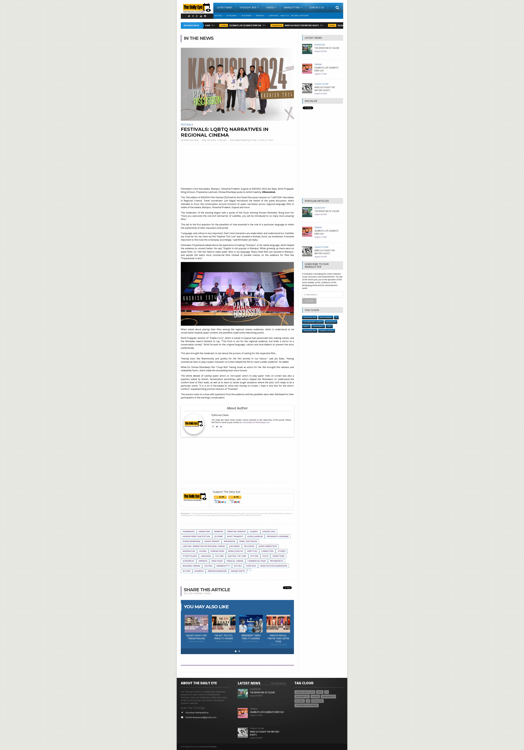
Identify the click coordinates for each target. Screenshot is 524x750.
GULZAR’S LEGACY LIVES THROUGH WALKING (341, 25)
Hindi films (217, 561)
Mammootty (223, 566)
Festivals (317, 25)
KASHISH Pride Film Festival (196, 536)
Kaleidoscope (319, 45)
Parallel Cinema (235, 561)
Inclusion (249, 546)
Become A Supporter (300, 15)
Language (206, 556)
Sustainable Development (306, 705)
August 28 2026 (320, 51)
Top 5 (329, 326)
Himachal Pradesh (236, 531)
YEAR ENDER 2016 (309, 317)
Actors (186, 571)
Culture (219, 556)
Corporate (273, 15)
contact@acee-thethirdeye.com (256, 422)
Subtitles (252, 551)
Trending (208, 25)
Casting (208, 566)
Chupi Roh (251, 566)
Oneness (202, 561)
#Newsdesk (229, 541)
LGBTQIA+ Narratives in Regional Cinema (204, 546)
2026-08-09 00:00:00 (251, 641)
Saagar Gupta (238, 571)
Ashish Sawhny (212, 541)
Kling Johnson (255, 536)
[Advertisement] (237, 166)
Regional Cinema (191, 566)
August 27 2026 (320, 74)
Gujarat (254, 531)
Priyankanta (276, 561)
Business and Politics (305, 692)
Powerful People (327, 331)
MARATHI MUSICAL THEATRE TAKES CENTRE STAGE (278, 638)
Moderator (189, 551)
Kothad (254, 556)
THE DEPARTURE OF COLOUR (326, 48)
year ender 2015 (309, 331)
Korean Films (217, 551)
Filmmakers (189, 531)
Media (319, 692)
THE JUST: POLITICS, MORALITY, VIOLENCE (223, 637)
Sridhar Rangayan (217, 571)
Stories (282, 551)
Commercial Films (256, 561)
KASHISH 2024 (268, 531)
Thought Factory (262, 25)
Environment (318, 326)
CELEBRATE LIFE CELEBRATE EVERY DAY (230, 25)
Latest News (224, 7)
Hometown (278, 556)
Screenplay (188, 561)
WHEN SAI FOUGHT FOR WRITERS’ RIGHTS (287, 25)
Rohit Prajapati (235, 536)
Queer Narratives (267, 546)
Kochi (265, 556)
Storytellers (190, 556)
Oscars (202, 551)
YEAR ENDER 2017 (328, 696)
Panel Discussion (248, 541)
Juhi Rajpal (234, 546)
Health (306, 326)
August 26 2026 (320, 93)
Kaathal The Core (237, 556)
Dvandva (199, 571)
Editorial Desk (191, 140)
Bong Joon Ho (235, 551)
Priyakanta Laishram (277, 536)
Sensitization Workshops (273, 566)
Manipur (218, 531)
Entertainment (326, 317)
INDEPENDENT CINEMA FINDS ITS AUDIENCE (251, 637)
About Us (285, 15)
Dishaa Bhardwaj (191, 541)
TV (336, 317)
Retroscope (331, 322)
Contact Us (316, 7)
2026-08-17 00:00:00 (224, 641)
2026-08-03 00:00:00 (278, 644)
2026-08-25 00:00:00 (196, 641)
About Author (237, 408)
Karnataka (204, 531)
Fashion (315, 696)
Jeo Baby (218, 536)
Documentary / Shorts (312, 322)
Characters (267, 551)
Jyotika (238, 566)
